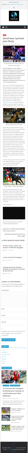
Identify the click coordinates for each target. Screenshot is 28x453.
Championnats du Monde (15, 385)
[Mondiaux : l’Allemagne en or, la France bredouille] (5, 410)
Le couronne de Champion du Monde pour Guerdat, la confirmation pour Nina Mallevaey (13, 392)
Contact (3, 363)
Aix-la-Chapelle (6, 385)
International (4, 352)
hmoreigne (18, 44)
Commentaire (5, 290)
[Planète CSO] (3, 27)
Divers (4, 35)
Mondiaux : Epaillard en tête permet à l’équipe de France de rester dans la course (17, 428)
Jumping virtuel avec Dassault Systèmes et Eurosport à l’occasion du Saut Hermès (14, 269)
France (3, 350)
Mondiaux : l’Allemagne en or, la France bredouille (18, 409)
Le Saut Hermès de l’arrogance (12, 257)
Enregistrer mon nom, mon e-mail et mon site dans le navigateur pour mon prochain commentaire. (13, 333)
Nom (3, 309)
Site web (3, 322)
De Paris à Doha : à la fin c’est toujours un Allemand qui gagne (13, 246)
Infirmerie (3, 356)
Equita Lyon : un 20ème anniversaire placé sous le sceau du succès (14, 230)
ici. (12, 204)
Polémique (3, 359)
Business (3, 361)
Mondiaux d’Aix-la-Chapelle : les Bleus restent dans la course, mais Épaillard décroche (18, 418)
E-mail (3, 315)
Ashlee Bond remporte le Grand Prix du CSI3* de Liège (14, 235)
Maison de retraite (5, 354)
